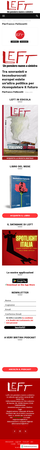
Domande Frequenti (23, 444)
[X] (25, 431)
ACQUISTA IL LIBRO (20, 215)
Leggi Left (18, 442)
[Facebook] (15, 431)
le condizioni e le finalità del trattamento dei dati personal (19, 320)
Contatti (13, 444)
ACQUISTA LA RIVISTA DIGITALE (20, 158)
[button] (3, 16)
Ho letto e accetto (19, 320)
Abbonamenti (9, 442)
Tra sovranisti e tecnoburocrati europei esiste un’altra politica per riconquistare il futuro (20, 79)
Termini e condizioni (20, 426)
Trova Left (26, 442)
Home (4, 21)
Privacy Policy (20, 428)
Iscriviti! (20, 327)
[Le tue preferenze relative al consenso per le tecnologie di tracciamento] (29, 446)
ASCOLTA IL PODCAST (20, 369)
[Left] (20, 6)
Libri (32, 442)
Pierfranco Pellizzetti (12, 92)
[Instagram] (20, 431)
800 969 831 (18, 417)
